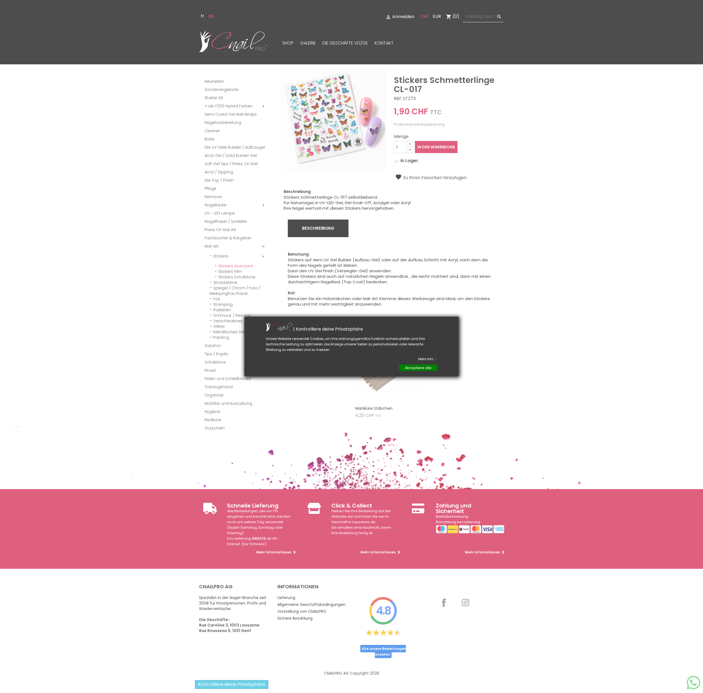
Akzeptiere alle (418, 367)
